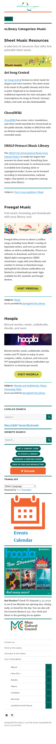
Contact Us (9, 642)
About (14, 667)
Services (15, 699)
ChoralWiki (10, 120)
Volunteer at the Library (15, 653)
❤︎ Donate (28, 471)
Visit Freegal (28, 288)
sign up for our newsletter (28, 464)
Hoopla (11, 318)
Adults (14, 680)
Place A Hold (10, 425)
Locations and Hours (21, 705)
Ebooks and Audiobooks (26, 385)
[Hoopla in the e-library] (28, 571)
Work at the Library (13, 648)
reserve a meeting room (27, 459)
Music (41, 192)
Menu (8, 19)
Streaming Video (13, 389)
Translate (26, 490)
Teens (14, 686)
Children (15, 693)
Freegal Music (17, 207)
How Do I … (16, 673)
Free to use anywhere (25, 192)
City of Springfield (12, 659)
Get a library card (28, 448)
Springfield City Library (34, 303)
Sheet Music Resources (26, 40)
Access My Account (29, 425)
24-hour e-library (28, 454)
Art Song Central (12, 80)
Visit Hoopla (28, 374)
